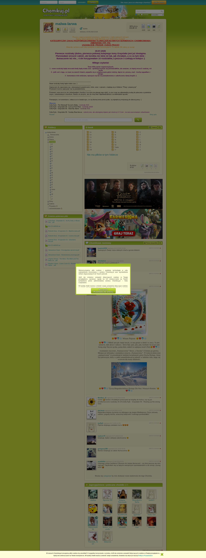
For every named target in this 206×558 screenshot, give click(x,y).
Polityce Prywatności (145, 555)
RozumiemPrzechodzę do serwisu (103, 291)
